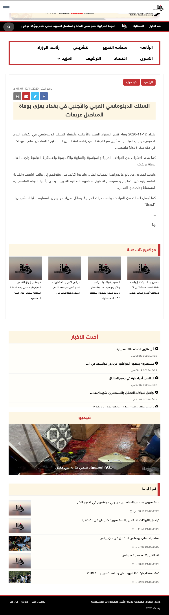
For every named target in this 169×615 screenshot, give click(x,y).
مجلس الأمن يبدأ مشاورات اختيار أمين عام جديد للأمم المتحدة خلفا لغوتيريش (66, 287)
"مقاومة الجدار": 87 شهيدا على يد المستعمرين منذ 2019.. (122, 573)
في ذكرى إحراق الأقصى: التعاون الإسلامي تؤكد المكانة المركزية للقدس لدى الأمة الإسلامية (25, 290)
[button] (20, 443)
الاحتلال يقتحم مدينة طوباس (140, 555)
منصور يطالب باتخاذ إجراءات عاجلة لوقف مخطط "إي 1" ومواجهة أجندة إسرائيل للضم (144, 287)
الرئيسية (148, 82)
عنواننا (24, 602)
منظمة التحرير (115, 47)
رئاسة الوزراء (48, 47)
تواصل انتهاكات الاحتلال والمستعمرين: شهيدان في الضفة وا (120, 520)
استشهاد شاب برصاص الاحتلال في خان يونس (129, 538)
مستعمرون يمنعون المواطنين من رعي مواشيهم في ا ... (120, 364)
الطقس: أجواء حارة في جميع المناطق (131, 378)
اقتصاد (120, 58)
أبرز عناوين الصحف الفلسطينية (135, 349)
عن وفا (14, 602)
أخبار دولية (131, 82)
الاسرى (146, 58)
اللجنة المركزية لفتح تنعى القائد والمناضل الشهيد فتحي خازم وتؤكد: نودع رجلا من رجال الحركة (63, 26)
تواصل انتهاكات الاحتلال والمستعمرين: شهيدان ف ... (122, 393)
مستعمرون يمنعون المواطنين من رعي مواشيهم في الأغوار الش (118, 502)
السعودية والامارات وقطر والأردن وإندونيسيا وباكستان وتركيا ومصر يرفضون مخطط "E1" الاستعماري (105, 290)
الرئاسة (146, 47)
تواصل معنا (38, 602)
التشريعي (81, 47)
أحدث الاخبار (84, 337)
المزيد (67, 58)
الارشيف (93, 58)
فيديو (84, 417)
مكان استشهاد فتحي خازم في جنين (83, 467)
